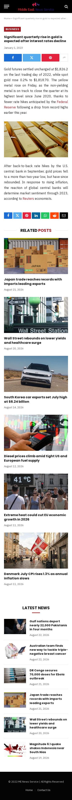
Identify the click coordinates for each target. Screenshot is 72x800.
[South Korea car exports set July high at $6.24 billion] (36, 374)
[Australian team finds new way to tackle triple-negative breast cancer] (15, 651)
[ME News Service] (36, 6)
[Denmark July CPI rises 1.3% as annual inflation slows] (36, 551)
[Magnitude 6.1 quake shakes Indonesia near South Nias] (15, 749)
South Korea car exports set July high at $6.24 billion (35, 399)
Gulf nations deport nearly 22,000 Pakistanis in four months (48, 625)
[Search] (66, 6)
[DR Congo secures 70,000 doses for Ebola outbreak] (15, 675)
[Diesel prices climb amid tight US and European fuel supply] (36, 433)
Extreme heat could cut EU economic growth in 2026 (35, 517)
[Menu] (6, 6)
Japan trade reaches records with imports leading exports (33, 281)
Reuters (28, 199)
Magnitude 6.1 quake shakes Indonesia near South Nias (47, 748)
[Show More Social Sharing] (64, 58)
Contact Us (43, 790)
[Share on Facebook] (13, 58)
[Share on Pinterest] (50, 58)
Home (7, 18)
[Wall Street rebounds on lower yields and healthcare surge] (36, 315)
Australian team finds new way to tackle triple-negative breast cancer (49, 650)
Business (12, 29)
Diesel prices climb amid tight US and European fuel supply (35, 458)
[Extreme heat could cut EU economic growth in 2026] (36, 492)
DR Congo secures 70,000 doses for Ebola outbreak (47, 674)
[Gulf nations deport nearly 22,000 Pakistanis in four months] (15, 626)
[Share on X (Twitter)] (32, 58)
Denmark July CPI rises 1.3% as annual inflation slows (36, 576)
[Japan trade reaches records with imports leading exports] (36, 256)
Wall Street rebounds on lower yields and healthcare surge (35, 340)
